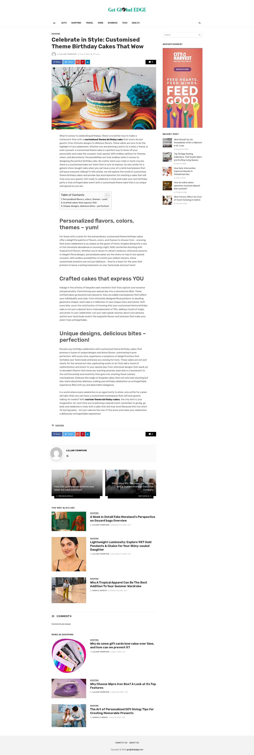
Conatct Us (121, 743)
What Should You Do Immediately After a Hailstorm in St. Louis (188, 142)
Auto (64, 23)
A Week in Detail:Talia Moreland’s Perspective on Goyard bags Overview (122, 518)
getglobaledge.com (135, 750)
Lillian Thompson (68, 54)
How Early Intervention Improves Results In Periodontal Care (185, 171)
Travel (89, 23)
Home (100, 23)
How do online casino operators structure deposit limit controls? (187, 185)
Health (135, 23)
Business (112, 23)
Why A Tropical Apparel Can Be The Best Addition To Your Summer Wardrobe (118, 584)
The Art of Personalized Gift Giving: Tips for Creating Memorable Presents (122, 711)
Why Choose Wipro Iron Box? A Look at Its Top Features (123, 685)
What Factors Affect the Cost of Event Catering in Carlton (188, 198)
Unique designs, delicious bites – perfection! (86, 206)
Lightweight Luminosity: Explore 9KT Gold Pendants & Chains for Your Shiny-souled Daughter (120, 545)
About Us (134, 743)
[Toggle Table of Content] (106, 195)
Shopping (76, 23)
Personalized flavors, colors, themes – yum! (85, 199)
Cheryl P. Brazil (100, 717)
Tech (124, 23)
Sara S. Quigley (99, 590)
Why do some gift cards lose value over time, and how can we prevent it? (122, 645)
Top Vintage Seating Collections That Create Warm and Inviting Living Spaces (188, 157)
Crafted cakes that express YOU (80, 202)
